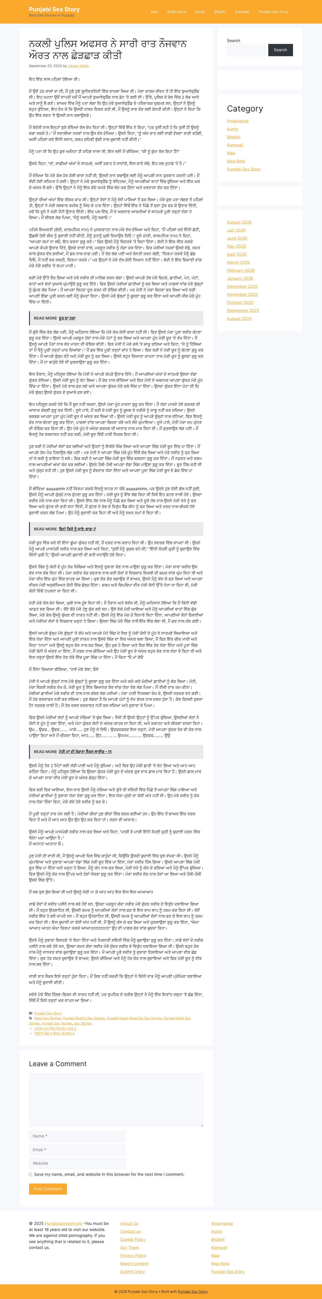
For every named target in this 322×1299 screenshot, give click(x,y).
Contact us (130, 1231)
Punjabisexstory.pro (63, 1223)
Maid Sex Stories (47, 1018)
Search (233, 40)
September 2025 (243, 310)
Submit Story (132, 1271)
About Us (129, 1223)
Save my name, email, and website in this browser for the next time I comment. (109, 1174)
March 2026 (238, 262)
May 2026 (236, 246)
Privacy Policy (133, 1255)
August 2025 (239, 318)
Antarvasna (176, 11)
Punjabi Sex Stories (57, 1023)
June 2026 (237, 238)
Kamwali (242, 11)
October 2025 (240, 302)
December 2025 (242, 286)
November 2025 (242, 294)
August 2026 (239, 222)
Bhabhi (220, 11)
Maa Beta (236, 161)
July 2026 (236, 230)
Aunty (200, 11)
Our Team (129, 1247)
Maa (154, 11)
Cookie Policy (132, 1239)
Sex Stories (83, 1023)
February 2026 (241, 270)
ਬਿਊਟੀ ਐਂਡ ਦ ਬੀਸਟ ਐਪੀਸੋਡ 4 (54, 1033)
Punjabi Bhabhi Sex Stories (84, 1018)
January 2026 (240, 278)
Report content (134, 1263)
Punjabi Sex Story (54, 9)
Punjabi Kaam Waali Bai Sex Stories (134, 1018)
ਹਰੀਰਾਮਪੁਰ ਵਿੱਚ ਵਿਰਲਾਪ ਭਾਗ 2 (55, 1028)
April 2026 (237, 254)
